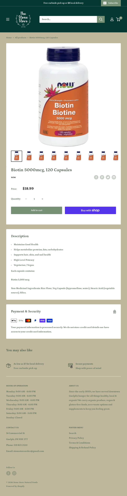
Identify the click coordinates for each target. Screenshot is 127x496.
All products (20, 38)
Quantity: (16, 199)
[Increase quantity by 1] (42, 199)
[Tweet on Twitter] (108, 177)
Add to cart (36, 210)
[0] (118, 19)
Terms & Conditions (79, 443)
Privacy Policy (76, 438)
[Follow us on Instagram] (14, 473)
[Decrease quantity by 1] (26, 199)
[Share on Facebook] (96, 177)
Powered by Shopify (15, 486)
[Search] (101, 19)
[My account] (112, 19)
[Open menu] (7, 19)
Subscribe (113, 3)
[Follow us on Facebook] (8, 473)
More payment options (91, 217)
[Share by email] (114, 177)
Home (9, 38)
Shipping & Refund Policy (82, 447)
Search (72, 433)
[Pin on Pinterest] (102, 177)
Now (13, 177)
